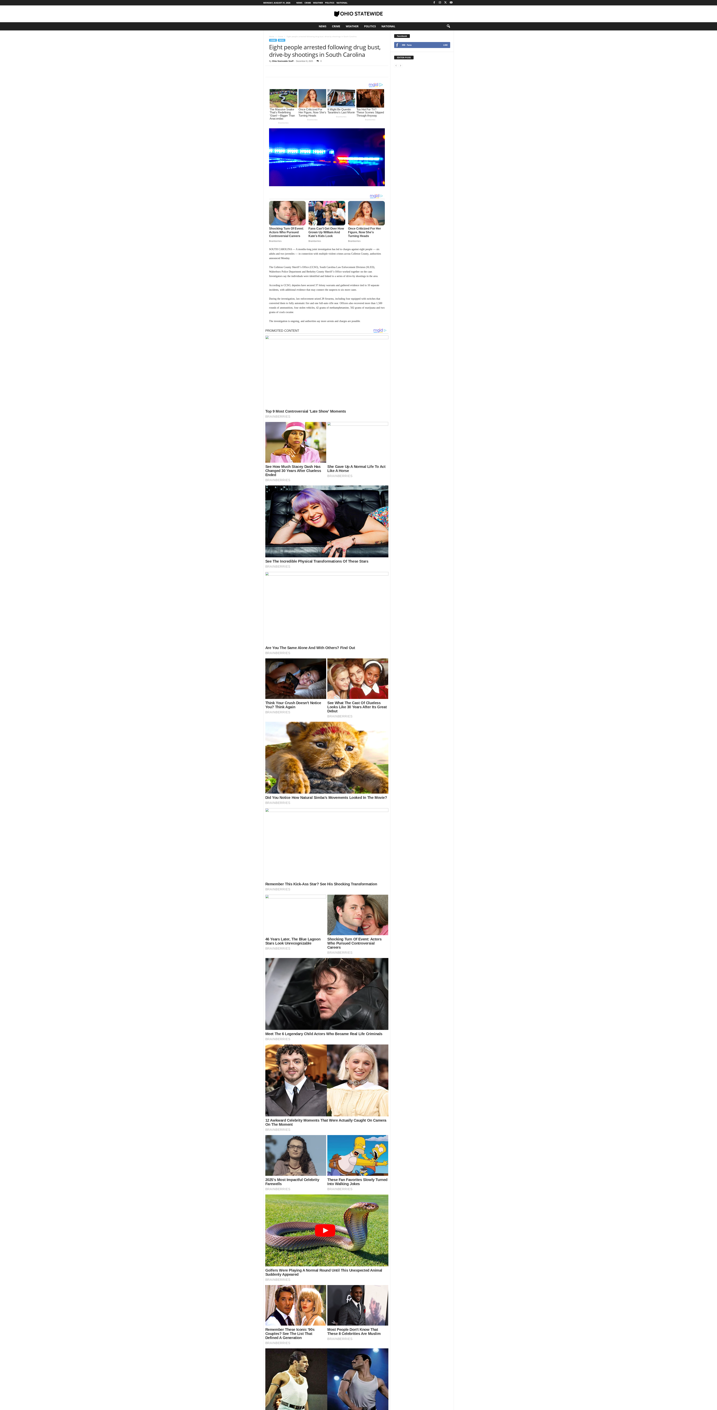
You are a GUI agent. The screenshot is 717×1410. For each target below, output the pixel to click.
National (341, 2)
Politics (329, 2)
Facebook (402, 36)
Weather (318, 2)
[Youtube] (451, 2)
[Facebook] (434, 2)
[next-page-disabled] (400, 65)
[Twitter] (445, 2)
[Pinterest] (290, 71)
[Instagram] (440, 2)
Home (271, 36)
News (299, 2)
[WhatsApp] (298, 71)
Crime (308, 2)
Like (445, 45)
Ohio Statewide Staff (283, 61)
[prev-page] (396, 65)
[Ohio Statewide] (358, 13)
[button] (448, 26)
